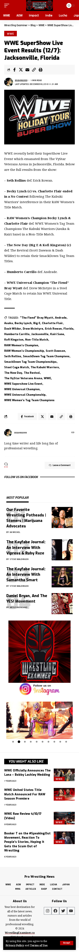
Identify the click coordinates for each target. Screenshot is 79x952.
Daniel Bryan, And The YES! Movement (26, 598)
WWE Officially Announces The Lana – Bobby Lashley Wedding (27, 773)
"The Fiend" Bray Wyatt (36, 317)
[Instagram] (47, 911)
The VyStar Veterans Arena (23, 378)
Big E (36, 323)
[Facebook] (55, 911)
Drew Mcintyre (33, 328)
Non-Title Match (36, 339)
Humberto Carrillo (16, 334)
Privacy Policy (15, 945)
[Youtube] (71, 911)
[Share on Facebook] (14, 69)
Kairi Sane (57, 334)
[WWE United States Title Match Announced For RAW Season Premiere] (64, 794)
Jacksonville (39, 334)
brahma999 (21, 80)
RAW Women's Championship (24, 351)
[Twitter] (63, 911)
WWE (10, 33)
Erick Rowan (53, 328)
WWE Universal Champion (22, 389)
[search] (60, 5)
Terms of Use (38, 945)
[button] (11, 720)
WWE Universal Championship (25, 395)
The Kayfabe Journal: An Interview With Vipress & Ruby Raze (26, 547)
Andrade (61, 317)
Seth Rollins (12, 356)
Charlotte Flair (52, 323)
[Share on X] (21, 69)
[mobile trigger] (7, 5)
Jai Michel (15, 532)
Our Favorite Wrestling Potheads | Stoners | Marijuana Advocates (26, 518)
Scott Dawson (55, 351)
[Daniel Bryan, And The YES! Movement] (62, 603)
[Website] (73, 432)
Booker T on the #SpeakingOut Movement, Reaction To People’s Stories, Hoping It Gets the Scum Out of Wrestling (27, 842)
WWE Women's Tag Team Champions (29, 400)
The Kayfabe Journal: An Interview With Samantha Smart (26, 574)
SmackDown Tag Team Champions (46, 356)
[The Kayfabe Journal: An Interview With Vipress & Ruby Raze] (62, 549)
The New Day (13, 373)
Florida (68, 328)
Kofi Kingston (13, 339)
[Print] (40, 69)
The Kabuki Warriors (45, 367)
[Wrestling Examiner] (39, 5)
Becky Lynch (23, 323)
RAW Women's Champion (21, 345)
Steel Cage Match (16, 367)
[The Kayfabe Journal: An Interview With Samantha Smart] (62, 576)
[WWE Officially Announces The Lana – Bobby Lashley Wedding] (64, 775)
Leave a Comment (62, 465)
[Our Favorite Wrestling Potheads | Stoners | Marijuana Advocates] (62, 517)
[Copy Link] (34, 69)
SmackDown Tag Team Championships (30, 362)
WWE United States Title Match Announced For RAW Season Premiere (24, 794)
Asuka (8, 323)
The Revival (32, 373)
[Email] (27, 69)
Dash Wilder (12, 328)
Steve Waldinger (19, 559)
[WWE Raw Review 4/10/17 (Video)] (64, 818)
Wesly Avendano (18, 607)
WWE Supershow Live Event (23, 384)
